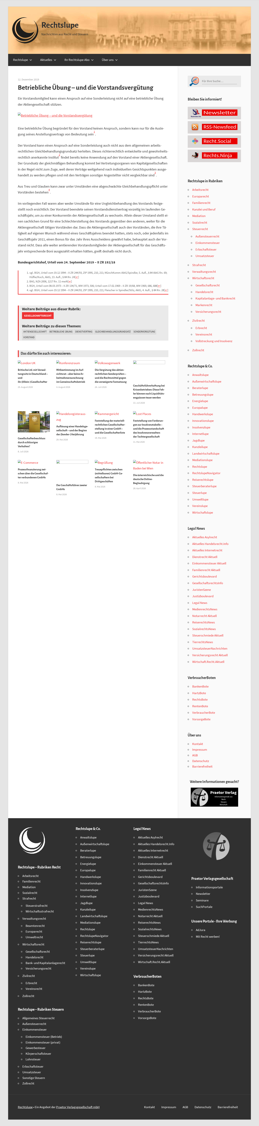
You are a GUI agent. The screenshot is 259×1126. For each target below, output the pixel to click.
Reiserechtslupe (202, 480)
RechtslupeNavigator (206, 473)
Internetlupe (200, 434)
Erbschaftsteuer (206, 249)
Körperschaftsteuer (38, 1053)
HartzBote (199, 693)
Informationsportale (209, 887)
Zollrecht (198, 350)
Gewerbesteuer (36, 1048)
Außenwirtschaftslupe (206, 381)
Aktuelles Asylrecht (204, 537)
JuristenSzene (201, 590)
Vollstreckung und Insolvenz (213, 341)
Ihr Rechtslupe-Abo (76, 60)
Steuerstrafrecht (37, 906)
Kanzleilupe (200, 447)
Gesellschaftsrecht (38, 315)
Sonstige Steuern (33, 1078)
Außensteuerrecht (207, 236)
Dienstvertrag (83, 331)
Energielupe (200, 401)
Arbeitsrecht (200, 190)
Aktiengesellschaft (35, 331)
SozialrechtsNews (204, 629)
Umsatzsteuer (204, 256)
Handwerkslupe (202, 414)
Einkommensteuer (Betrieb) (44, 1037)
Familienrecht (201, 203)
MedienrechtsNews (204, 609)
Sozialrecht (199, 222)
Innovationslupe (203, 421)
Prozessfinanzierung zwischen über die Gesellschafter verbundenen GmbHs (33, 473)
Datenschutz (200, 761)
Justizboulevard (202, 596)
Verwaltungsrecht (204, 272)
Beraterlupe (200, 388)
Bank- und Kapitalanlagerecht (45, 963)
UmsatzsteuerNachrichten (209, 648)
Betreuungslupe (202, 394)
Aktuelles (46, 60)
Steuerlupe (199, 493)
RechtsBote (200, 699)
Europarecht (200, 196)
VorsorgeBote (201, 719)
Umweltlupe (200, 499)
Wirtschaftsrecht (203, 278)
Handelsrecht (204, 292)
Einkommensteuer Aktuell (209, 563)
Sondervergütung (144, 331)
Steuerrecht (200, 229)
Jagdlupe (198, 440)
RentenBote (200, 706)
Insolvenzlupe (201, 427)
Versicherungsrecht (208, 312)
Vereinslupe (200, 506)
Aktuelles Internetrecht (207, 550)
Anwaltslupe (200, 375)
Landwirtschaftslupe (205, 453)
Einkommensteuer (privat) (43, 1042)
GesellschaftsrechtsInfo (207, 583)
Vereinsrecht (203, 334)
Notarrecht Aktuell (204, 616)
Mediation (199, 216)
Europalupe (200, 407)
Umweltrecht (34, 937)
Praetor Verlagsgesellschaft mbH (78, 1107)
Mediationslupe (202, 460)
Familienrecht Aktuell (206, 570)
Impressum (199, 749)
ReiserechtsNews (203, 622)
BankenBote (200, 686)
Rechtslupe (60, 25)
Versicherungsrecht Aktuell (210, 655)
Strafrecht (199, 265)
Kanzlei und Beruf (203, 209)
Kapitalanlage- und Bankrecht (215, 298)
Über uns (108, 60)
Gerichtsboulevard (204, 576)
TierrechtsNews (202, 642)
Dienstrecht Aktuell (204, 557)
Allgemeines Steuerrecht (38, 1018)
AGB (195, 755)
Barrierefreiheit (202, 766)
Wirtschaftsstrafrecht (40, 911)
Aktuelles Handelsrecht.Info (210, 544)
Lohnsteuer (33, 1059)
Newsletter (203, 894)
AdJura (200, 930)
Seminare (202, 900)
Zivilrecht (198, 320)
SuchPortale (204, 907)
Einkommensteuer (207, 243)
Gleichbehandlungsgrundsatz (113, 331)
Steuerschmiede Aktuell (207, 635)
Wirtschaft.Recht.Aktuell (208, 662)
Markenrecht (203, 305)
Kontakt (197, 744)
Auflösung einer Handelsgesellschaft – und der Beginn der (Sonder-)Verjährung (72, 430)
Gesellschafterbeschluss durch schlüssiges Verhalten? (31, 442)
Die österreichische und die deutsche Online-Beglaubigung (148, 479)
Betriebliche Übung (60, 331)
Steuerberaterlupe (204, 486)
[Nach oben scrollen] (253, 1120)
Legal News (199, 603)
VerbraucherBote (203, 712)
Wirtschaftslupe (202, 512)
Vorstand (29, 337)
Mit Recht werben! (208, 936)
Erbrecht (201, 328)
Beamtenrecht (35, 926)
